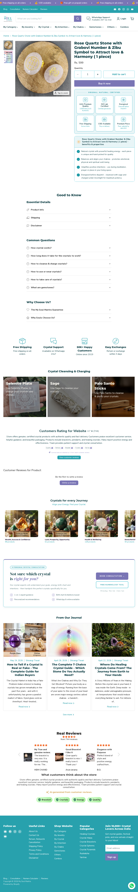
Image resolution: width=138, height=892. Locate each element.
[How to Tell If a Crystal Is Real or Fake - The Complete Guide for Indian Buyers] (25, 640)
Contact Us (34, 835)
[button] (122, 18)
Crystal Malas (86, 838)
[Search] (77, 19)
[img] (69, 737)
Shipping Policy (36, 846)
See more (68, 714)
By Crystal (44, 27)
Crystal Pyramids (87, 849)
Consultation (15, 9)
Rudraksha (84, 853)
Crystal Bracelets (88, 841)
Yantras (83, 857)
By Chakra (78, 27)
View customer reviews (69, 457)
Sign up (111, 857)
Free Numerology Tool (112, 585)
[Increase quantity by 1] (97, 74)
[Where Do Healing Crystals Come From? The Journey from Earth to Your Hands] (113, 640)
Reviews (43, 9)
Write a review (69, 482)
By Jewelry (27, 27)
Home (6, 36)
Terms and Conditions (39, 854)
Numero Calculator (30, 9)
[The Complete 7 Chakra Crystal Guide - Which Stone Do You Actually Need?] (69, 640)
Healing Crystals (87, 834)
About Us (33, 831)
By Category (10, 27)
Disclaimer (33, 858)
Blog (5, 9)
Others (111, 27)
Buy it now (104, 83)
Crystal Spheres (87, 845)
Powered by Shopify (11, 884)
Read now (24, 706)
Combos (124, 27)
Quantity (78, 68)
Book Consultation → (112, 576)
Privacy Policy (35, 850)
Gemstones (95, 27)
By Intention (61, 27)
